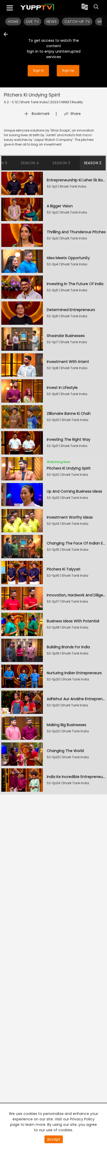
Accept (53, 1139)
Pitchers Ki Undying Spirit (32, 95)
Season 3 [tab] (61, 163)
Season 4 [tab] (30, 163)
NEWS (51, 21)
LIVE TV (32, 21)
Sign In (38, 70)
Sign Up (68, 70)
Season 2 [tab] (93, 163)
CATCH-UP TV (77, 21)
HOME (13, 21)
